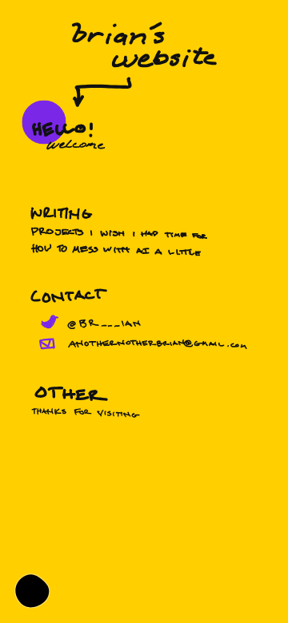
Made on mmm (32, 591)
